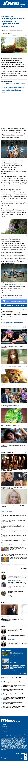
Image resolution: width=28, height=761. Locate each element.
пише (8, 77)
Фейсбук (13, 316)
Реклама (4, 731)
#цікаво (8, 323)
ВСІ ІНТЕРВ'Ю (24, 601)
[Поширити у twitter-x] (21, 35)
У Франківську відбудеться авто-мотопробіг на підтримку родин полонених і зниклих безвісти (13, 545)
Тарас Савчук (11, 633)
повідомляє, (12, 284)
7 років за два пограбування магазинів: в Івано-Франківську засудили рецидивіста (14, 707)
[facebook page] (18, 754)
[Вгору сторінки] (25, 755)
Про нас (4, 724)
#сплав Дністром (18, 322)
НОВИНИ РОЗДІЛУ (23, 673)
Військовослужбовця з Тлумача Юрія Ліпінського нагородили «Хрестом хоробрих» (12, 531)
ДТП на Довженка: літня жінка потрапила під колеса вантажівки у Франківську (18, 548)
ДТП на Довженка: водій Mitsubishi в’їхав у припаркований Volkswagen (18, 558)
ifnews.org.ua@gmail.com (8, 312)
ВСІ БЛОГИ (24, 625)
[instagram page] (26, 754)
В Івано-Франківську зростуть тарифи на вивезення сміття (13, 516)
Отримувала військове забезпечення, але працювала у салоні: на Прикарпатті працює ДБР (14, 682)
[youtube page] (22, 754)
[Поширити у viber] (23, 35)
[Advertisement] (14, 112)
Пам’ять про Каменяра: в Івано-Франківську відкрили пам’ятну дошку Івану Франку (14, 555)
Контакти (4, 726)
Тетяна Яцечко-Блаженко (14, 580)
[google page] (16, 754)
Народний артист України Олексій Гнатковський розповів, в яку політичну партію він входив (12, 619)
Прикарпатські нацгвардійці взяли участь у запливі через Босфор (13, 536)
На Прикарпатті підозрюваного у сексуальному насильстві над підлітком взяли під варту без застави (13, 526)
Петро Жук (10, 596)
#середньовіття (8, 322)
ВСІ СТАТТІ (24, 571)
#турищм (3, 323)
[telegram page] (24, 754)
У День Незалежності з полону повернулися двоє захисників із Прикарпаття (14, 686)
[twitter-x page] (20, 754)
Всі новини (24, 568)
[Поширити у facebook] (18, 35)
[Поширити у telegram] (26, 35)
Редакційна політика (7, 729)
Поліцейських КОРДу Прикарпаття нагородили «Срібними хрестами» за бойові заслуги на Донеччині (14, 698)
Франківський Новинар (15, 30)
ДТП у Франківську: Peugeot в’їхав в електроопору (13, 540)
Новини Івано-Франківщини (14, 319)
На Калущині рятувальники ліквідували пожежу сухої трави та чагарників (13, 565)
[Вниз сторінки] (25, 758)
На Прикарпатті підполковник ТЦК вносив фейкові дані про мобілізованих (13, 521)
